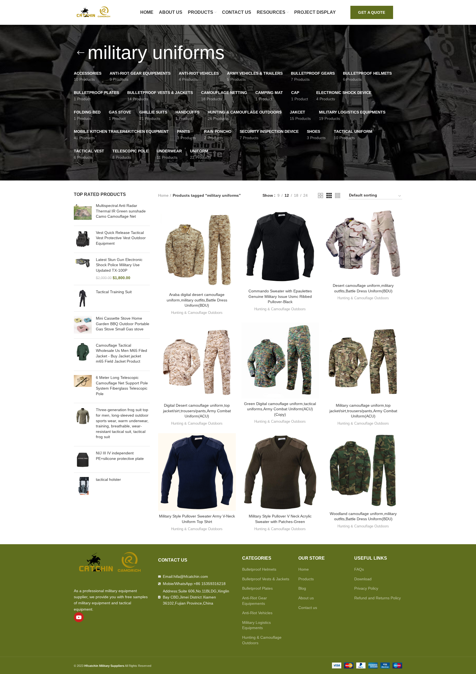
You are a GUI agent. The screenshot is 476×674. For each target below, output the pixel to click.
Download (363, 579)
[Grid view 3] (329, 195)
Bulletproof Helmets (259, 569)
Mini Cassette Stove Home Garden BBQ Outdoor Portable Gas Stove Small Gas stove (122, 323)
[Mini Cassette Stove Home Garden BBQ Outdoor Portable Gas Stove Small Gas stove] (83, 325)
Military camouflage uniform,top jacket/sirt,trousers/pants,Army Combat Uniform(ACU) (363, 410)
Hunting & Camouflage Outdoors (197, 313)
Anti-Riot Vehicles (257, 613)
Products (306, 579)
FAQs (359, 569)
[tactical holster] (83, 486)
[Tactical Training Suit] (83, 298)
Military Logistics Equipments (256, 625)
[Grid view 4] (337, 195)
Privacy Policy (366, 588)
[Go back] (81, 52)
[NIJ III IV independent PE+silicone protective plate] (83, 459)
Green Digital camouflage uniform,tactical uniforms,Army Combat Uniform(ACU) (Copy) (280, 409)
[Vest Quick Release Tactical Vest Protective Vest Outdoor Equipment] (83, 239)
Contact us (307, 607)
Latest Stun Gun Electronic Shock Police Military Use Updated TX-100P (119, 265)
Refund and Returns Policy (377, 598)
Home (163, 195)
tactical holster (108, 479)
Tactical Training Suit (114, 292)
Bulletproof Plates (257, 588)
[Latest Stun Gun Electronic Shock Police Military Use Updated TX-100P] (83, 269)
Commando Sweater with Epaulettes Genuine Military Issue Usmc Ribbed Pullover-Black (280, 296)
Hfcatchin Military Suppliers (104, 665)
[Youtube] (79, 617)
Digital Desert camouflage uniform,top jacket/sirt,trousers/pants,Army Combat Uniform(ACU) (197, 410)
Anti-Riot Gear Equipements (254, 601)
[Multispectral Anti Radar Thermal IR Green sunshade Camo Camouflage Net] (83, 212)
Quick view (232, 217)
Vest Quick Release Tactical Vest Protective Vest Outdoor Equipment (121, 238)
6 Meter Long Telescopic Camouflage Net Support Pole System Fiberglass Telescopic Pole (122, 385)
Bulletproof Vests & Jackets (265, 579)
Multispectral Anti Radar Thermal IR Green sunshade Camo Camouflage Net (121, 211)
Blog (302, 588)
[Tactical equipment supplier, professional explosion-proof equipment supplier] (94, 12)
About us (306, 598)
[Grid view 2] (320, 195)
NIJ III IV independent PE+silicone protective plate (120, 456)
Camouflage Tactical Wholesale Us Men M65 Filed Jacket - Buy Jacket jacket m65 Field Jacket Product (121, 353)
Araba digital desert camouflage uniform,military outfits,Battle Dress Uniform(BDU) (197, 300)
